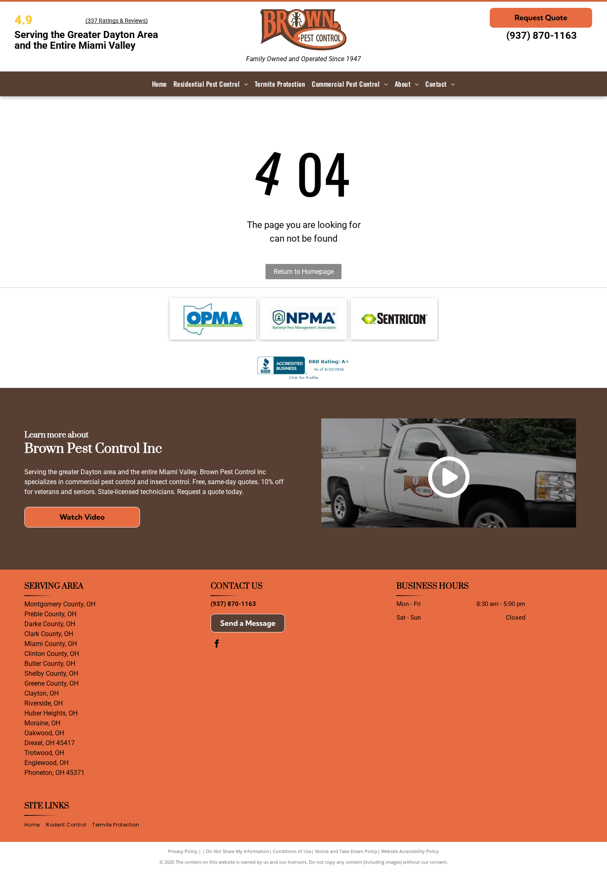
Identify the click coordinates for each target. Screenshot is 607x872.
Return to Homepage (304, 272)
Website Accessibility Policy (410, 851)
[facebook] (217, 644)
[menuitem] (159, 84)
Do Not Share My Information (237, 851)
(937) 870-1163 (541, 35)
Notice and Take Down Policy (346, 851)
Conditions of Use (292, 851)
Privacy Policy (182, 851)
